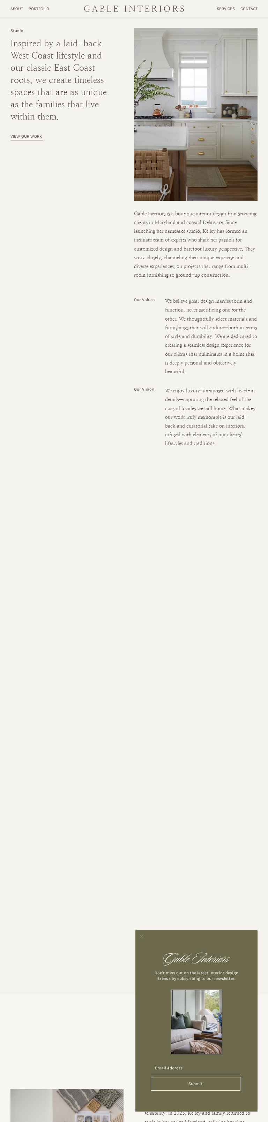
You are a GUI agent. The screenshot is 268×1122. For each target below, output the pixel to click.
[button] (141, 937)
